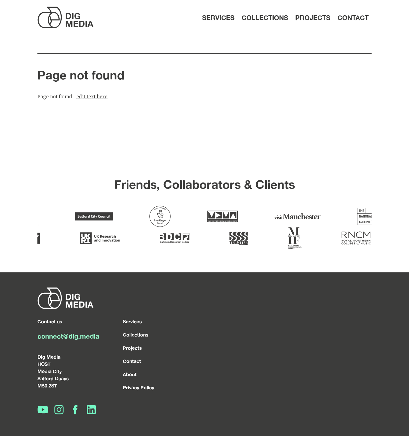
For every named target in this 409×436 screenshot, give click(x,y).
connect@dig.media (68, 336)
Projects (312, 17)
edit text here (91, 96)
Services (218, 17)
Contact (353, 17)
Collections (265, 17)
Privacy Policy (138, 387)
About (130, 374)
